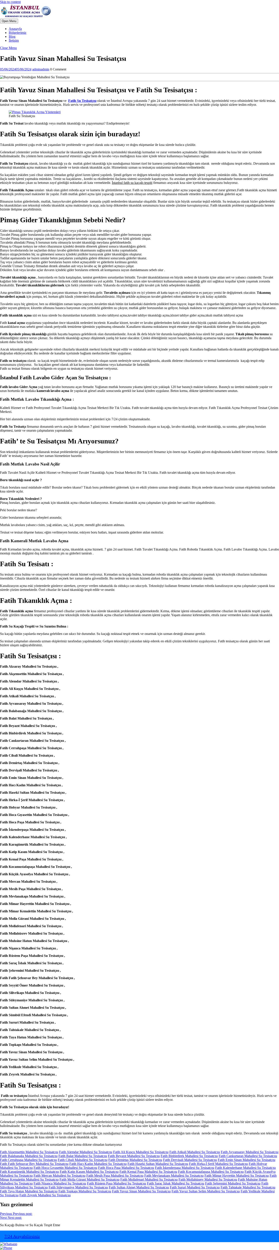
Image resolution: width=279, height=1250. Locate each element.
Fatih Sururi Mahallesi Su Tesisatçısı (195, 1187)
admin (40, 69)
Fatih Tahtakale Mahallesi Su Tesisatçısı (248, 1187)
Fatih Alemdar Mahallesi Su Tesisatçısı (85, 1152)
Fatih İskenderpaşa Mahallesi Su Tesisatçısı (184, 1168)
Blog (12, 36)
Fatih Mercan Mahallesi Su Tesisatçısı (59, 1175)
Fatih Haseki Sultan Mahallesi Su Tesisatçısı (158, 1164)
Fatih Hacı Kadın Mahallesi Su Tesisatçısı (98, 1164)
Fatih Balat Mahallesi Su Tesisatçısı (82, 1156)
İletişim (14, 40)
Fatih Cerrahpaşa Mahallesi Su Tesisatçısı (28, 1160)
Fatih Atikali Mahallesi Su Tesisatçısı (194, 1152)
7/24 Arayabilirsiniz (22, 1236)
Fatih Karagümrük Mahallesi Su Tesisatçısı (29, 1171)
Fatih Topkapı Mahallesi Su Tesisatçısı (84, 1191)
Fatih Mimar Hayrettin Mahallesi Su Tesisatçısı (236, 1175)
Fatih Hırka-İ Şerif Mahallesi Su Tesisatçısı (218, 1164)
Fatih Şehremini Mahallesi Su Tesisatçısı (232, 1183)
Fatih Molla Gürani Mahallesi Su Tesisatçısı (89, 1179)
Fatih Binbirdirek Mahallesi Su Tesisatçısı (189, 1156)
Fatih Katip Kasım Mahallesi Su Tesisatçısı (89, 1171)
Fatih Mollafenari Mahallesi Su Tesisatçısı (149, 1179)
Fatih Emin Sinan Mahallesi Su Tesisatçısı (246, 1160)
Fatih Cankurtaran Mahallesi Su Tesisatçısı (248, 1156)
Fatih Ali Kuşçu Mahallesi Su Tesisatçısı (140, 1152)
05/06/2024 (15, 69)
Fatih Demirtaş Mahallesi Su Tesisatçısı (135, 1160)
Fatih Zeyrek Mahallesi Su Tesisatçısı (45, 1195)
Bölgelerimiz (17, 32)
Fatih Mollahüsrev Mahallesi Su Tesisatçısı (208, 1179)
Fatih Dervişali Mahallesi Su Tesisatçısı (190, 1160)
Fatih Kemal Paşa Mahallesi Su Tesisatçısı (148, 1171)
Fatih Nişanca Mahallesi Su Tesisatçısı (60, 1183)
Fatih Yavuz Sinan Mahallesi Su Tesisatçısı (141, 1191)
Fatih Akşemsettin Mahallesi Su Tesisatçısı (29, 1152)
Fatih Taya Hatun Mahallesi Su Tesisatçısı (29, 1191)
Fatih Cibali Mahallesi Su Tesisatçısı (82, 1160)
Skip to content (10, 2)
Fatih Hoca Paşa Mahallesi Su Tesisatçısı (126, 1168)
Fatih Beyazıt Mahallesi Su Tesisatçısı (134, 1156)
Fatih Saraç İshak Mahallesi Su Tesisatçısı (175, 1183)
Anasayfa (15, 29)
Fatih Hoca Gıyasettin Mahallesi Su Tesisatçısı (65, 1168)
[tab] (9, 21)
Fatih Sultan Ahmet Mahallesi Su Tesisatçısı (139, 1187)
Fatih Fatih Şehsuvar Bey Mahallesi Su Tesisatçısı (34, 1164)
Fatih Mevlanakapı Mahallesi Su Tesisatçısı (174, 1175)
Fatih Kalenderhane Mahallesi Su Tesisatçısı (245, 1168)
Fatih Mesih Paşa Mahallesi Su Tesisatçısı (114, 1175)
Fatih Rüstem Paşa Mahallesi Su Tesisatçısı (116, 1183)
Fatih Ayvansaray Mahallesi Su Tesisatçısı (249, 1152)
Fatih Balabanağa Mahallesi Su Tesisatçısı (29, 1156)
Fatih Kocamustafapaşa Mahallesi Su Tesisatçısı (211, 1171)
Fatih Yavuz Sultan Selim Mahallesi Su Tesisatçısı (206, 1191)
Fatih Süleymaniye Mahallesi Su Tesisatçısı (78, 1187)
